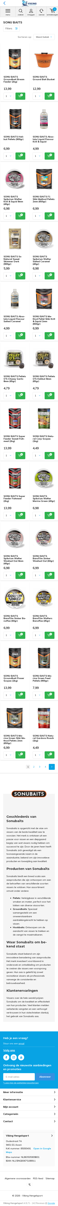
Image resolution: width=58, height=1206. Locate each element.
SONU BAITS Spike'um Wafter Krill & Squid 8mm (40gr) (13, 200)
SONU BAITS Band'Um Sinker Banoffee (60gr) (15, 618)
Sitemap (50, 1178)
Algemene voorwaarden (18, 1178)
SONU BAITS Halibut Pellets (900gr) (14, 138)
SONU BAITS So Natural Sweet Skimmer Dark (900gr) (12, 260)
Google (51, 1203)
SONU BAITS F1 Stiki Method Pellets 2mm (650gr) (43, 199)
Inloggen (31, 15)
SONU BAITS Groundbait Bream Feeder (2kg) (14, 79)
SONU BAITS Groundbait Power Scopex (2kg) (14, 678)
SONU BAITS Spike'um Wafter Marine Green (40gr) (44, 498)
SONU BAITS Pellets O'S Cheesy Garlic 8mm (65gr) (15, 379)
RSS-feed (38, 1178)
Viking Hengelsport (32, 1195)
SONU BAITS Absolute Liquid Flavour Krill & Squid (43, 139)
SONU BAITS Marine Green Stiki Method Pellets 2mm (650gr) (15, 739)
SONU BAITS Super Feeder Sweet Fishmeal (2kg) (14, 439)
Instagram (14, 1057)
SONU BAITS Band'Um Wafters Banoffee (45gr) (42, 618)
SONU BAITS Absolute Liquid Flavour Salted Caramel (14, 319)
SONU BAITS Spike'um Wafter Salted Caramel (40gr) (42, 260)
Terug (4, 3)
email (21, 1043)
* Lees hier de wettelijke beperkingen (21, 1083)
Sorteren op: (25, 37)
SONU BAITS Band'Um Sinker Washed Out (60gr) (43, 558)
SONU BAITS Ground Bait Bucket (44, 78)
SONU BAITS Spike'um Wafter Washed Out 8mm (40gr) (13, 560)
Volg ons (9, 1050)
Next (52, 767)
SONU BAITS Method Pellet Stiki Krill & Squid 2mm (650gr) (44, 320)
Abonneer (45, 1076)
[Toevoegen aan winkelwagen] (20, 96)
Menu (8, 15)
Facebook (6, 1057)
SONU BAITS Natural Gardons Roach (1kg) (43, 738)
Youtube (21, 1057)
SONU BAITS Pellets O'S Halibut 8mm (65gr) (44, 379)
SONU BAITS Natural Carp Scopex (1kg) (43, 439)
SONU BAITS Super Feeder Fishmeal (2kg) (14, 498)
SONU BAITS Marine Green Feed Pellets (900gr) (42, 678)
